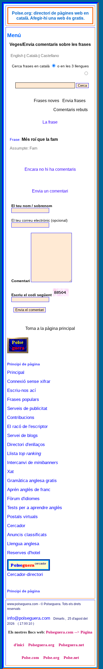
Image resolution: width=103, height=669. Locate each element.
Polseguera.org (41, 645)
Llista (24, 453)
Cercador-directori (25, 574)
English (17, 55)
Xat (10, 471)
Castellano (50, 55)
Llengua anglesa (23, 543)
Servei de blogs (22, 435)
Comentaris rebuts (70, 109)
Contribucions (20, 417)
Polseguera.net (71, 645)
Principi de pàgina (23, 364)
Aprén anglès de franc (28, 489)
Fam (34, 148)
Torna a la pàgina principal (50, 328)
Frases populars (23, 399)
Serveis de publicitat (27, 408)
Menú (14, 35)
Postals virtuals (22, 516)
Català (32, 55)
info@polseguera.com (28, 618)
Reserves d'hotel (23, 552)
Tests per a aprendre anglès (34, 507)
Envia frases (74, 100)
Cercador (16, 525)
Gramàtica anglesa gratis (32, 480)
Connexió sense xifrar (28, 381)
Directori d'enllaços (26, 444)
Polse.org (51, 657)
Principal (15, 372)
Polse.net (71, 657)
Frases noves (46, 100)
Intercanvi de (32, 462)
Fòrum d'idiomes (23, 498)
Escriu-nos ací (21, 390)
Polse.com (30, 657)
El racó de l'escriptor (27, 426)
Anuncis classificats (27, 534)
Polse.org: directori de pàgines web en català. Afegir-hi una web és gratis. (50, 15)
